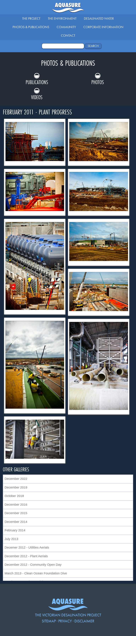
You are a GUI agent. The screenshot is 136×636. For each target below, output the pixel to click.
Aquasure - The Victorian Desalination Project (68, 8)
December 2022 (16, 479)
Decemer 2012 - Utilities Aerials (27, 547)
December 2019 (16, 487)
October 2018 (14, 496)
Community (66, 27)
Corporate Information (103, 27)
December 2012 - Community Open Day (33, 564)
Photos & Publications (31, 27)
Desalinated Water (99, 18)
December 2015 (16, 513)
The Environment (62, 18)
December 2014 (16, 522)
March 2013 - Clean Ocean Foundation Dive (36, 573)
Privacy (65, 621)
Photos (97, 82)
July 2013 (11, 539)
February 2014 (15, 530)
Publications (37, 82)
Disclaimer (84, 621)
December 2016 (16, 504)
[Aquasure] (68, 609)
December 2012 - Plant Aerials (26, 556)
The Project (31, 18)
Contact (68, 35)
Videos (36, 97)
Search (93, 46)
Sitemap (49, 621)
